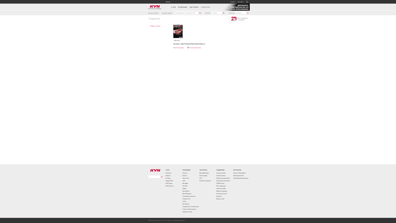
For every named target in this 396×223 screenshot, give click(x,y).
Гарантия (219, 196)
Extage (184, 188)
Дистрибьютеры (204, 173)
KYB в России (170, 186)
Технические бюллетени (223, 180)
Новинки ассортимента (223, 178)
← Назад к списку (154, 26)
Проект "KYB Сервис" (239, 173)
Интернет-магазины (205, 180)
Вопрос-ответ (220, 199)
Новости (232, 2)
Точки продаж (203, 175)
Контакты (240, 2)
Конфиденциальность (179, 220)
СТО (200, 178)
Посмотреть (180, 48)
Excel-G (185, 175)
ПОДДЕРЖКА (205, 7)
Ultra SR (185, 186)
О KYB (173, 7)
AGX (184, 180)
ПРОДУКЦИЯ (182, 7)
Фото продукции (221, 186)
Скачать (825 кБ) (195, 48)
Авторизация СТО (238, 175)
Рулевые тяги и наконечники (191, 206)
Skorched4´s (186, 191)
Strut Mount (186, 204)
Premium (185, 173)
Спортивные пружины (189, 196)
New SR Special (187, 193)
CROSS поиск (220, 183)
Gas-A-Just (186, 178)
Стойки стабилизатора (189, 209)
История (168, 178)
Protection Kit (186, 199)
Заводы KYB (169, 180)
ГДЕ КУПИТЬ (194, 7)
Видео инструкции (221, 191)
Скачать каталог (153, 13)
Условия (169, 220)
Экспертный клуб (221, 193)
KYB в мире (169, 183)
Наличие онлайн (221, 188)
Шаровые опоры (187, 211)
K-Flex (184, 201)
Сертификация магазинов (240, 178)
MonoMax (185, 183)
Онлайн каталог (167, 13)
